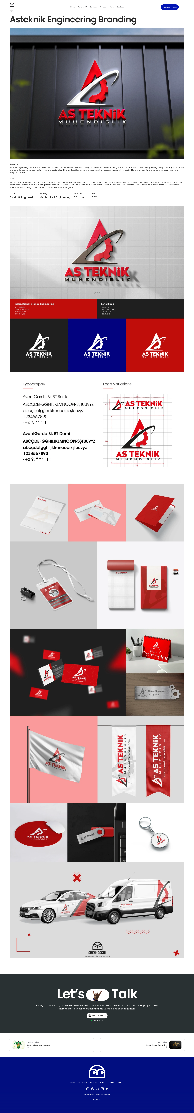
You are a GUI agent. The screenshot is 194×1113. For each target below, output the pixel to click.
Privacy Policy (89, 1095)
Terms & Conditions (103, 1095)
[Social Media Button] (87, 1088)
